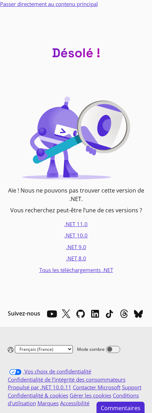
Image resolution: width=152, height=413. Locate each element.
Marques (48, 403)
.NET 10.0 (76, 235)
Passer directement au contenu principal (49, 3)
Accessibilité (74, 403)
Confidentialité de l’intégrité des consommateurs (66, 379)
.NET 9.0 (76, 246)
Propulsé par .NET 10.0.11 (39, 387)
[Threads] (124, 314)
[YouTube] (52, 314)
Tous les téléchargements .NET (76, 269)
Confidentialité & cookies (38, 395)
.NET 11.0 (76, 224)
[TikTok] (110, 314)
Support (131, 387)
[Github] (81, 314)
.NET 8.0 (76, 258)
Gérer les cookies (90, 395)
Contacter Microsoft (97, 387)
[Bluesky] (139, 314)
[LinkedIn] (95, 314)
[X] (66, 314)
